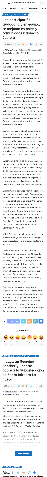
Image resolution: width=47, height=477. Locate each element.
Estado (7, 14)
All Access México (11, 50)
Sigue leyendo (23, 453)
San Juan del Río (20, 14)
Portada (17, 356)
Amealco (7, 467)
